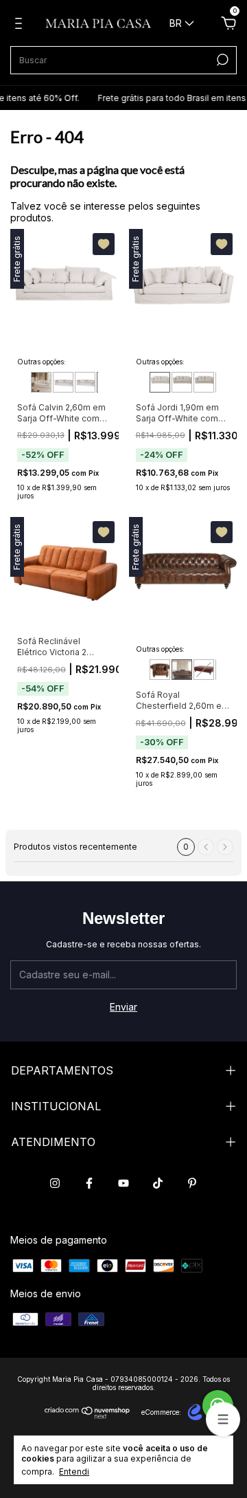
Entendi (74, 1471)
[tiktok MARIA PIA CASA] (157, 1183)
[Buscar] (221, 60)
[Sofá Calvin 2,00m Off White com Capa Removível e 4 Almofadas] (41, 382)
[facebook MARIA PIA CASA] (89, 1183)
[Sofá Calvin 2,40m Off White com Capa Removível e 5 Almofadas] (85, 382)
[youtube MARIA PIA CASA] (123, 1183)
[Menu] (21, 25)
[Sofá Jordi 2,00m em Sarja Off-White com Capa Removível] (182, 382)
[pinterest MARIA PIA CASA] (192, 1183)
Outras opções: (41, 361)
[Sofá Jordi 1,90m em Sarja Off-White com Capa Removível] (160, 382)
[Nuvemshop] (87, 1415)
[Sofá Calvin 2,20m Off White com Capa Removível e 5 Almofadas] (63, 382)
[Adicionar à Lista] (103, 244)
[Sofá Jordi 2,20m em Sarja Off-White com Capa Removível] (203, 382)
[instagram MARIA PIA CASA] (54, 1183)
